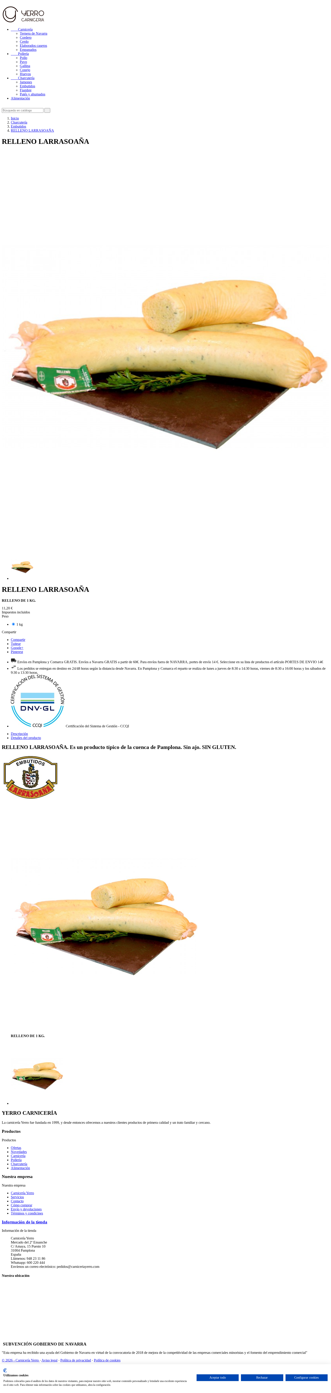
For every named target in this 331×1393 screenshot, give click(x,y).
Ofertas (16, 1148)
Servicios (17, 1197)
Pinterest (17, 652)
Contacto (17, 1201)
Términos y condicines (27, 1213)
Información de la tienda (24, 1222)
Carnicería (22, 29)
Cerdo (24, 41)
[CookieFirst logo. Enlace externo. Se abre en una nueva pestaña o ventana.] (5, 1370)
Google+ (17, 648)
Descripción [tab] (19, 734)
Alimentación (20, 98)
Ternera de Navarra (33, 33)
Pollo (23, 58)
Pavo (23, 62)
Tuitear (16, 644)
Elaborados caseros (33, 45)
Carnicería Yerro (22, 1193)
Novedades (19, 1152)
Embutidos (27, 86)
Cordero (26, 37)
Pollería (20, 54)
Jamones (26, 82)
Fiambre (26, 90)
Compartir (18, 640)
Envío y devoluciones (26, 1209)
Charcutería (22, 78)
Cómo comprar (21, 1205)
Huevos (25, 74)
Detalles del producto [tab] (26, 738)
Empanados (28, 50)
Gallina (25, 66)
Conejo (25, 70)
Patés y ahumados (32, 94)
